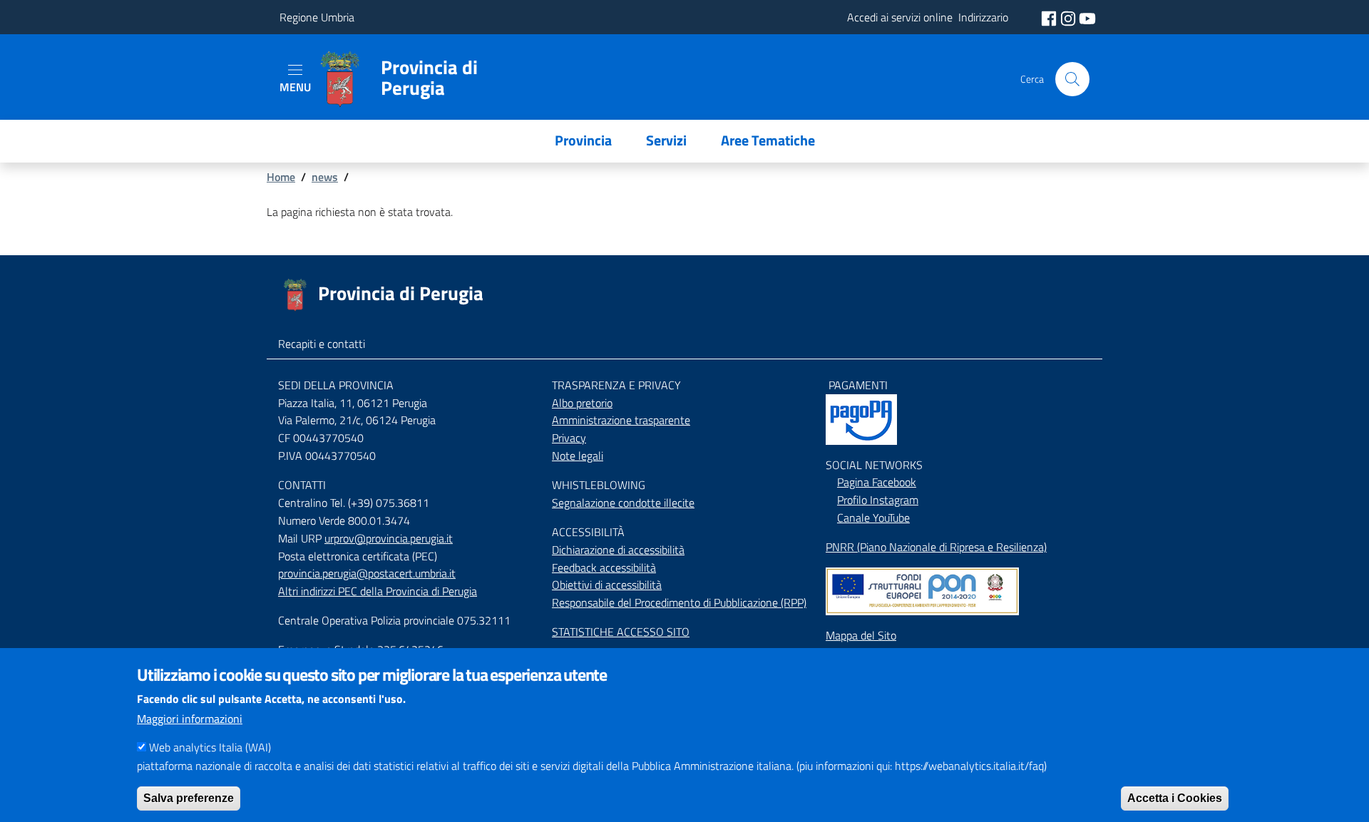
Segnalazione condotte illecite (623, 502)
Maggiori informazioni (189, 718)
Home (281, 176)
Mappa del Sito (861, 635)
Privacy (569, 437)
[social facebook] (1050, 17)
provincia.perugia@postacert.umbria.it (367, 573)
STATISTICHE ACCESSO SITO (620, 631)
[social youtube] (1087, 17)
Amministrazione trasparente (621, 419)
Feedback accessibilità (604, 567)
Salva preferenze (188, 797)
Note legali (577, 455)
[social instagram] (1069, 17)
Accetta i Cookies (1174, 797)
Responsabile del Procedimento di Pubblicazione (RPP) (679, 602)
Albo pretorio (582, 402)
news (325, 176)
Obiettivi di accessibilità (607, 584)
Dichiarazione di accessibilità (618, 549)
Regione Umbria (317, 17)
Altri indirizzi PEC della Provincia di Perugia (377, 591)
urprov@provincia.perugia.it (388, 538)
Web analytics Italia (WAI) (210, 747)
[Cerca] (1072, 79)
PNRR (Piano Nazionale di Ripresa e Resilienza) (936, 546)
